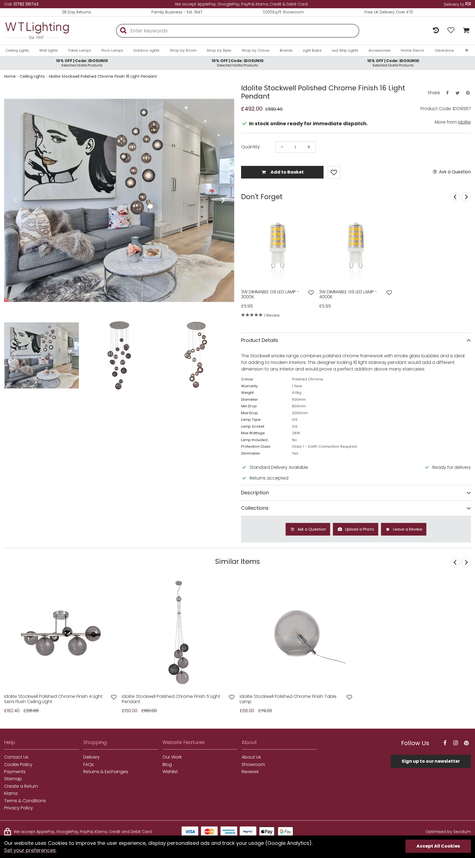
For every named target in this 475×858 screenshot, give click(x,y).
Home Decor (412, 50)
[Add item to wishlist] (334, 172)
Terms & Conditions (25, 800)
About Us (251, 757)
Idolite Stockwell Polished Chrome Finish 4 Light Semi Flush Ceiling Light (53, 699)
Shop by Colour (256, 50)
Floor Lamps (112, 50)
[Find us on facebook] (445, 743)
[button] (15, 200)
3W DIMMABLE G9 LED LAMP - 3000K (270, 294)
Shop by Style (219, 50)
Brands (286, 50)
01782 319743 (25, 4)
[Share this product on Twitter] (457, 93)
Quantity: (251, 146)
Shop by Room (183, 50)
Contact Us (16, 757)
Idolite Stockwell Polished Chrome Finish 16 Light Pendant (103, 76)
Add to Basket (287, 172)
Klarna (11, 793)
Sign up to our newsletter (431, 761)
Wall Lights (48, 50)
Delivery (91, 757)
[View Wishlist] (451, 31)
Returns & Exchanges (105, 771)
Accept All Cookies (438, 846)
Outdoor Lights (146, 50)
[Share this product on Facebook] (447, 93)
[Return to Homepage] (37, 30)
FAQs (88, 764)
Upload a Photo (359, 529)
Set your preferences (30, 850)
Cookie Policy (18, 764)
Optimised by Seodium (448, 831)
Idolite (464, 122)
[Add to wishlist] (311, 292)
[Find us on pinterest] (466, 743)
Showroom (253, 764)
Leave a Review (407, 529)
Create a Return (21, 786)
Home (10, 76)
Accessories (380, 50)
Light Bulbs (312, 50)
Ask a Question (454, 171)
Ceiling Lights (17, 50)
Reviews (250, 771)
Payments (15, 771)
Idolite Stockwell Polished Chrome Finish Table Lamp (288, 699)
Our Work (172, 757)
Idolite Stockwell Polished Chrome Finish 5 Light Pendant (171, 699)
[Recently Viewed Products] (435, 31)
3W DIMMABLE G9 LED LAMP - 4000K (348, 294)
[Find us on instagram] (455, 743)
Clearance (444, 50)
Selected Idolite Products (82, 63)
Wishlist (170, 771)
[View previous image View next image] (61, 633)
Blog (167, 764)
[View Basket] (465, 31)
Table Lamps (79, 50)
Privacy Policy (18, 808)
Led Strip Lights (345, 50)
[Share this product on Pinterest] (468, 93)
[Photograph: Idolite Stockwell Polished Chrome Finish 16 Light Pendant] (119, 200)
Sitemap (13, 778)
